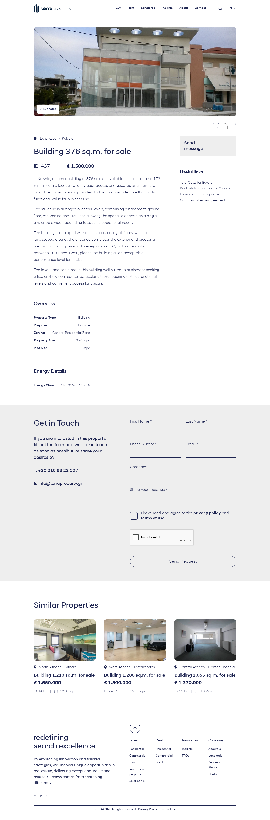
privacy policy (207, 513)
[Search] (220, 8)
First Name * (141, 422)
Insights (167, 8)
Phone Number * (144, 444)
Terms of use (168, 809)
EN (229, 8)
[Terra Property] (53, 8)
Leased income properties (199, 194)
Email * (192, 444)
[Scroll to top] (135, 728)
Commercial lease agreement (202, 200)
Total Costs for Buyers (196, 182)
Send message (193, 146)
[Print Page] (233, 126)
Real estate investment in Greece (205, 188)
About (183, 8)
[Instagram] (47, 796)
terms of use (152, 518)
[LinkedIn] (41, 796)
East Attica (48, 138)
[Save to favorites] (216, 126)
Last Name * (197, 422)
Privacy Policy (147, 809)
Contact (200, 8)
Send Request (183, 561)
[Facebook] (35, 796)
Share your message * (149, 490)
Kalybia (67, 138)
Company (138, 467)
